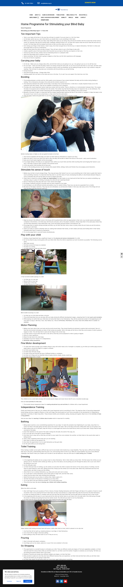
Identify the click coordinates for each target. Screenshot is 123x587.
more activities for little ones (33, 401)
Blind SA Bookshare (48, 15)
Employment (33, 17)
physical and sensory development (65, 238)
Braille (71, 17)
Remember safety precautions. (32, 340)
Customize (9, 581)
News (76, 17)
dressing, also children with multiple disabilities (54, 482)
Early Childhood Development (50, 17)
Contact (83, 17)
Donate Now (90, 2)
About (37, 15)
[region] (18, 576)
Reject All (18, 581)
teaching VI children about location (43, 418)
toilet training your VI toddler (84, 453)
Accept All (27, 581)
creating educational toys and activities (57, 404)
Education (82, 15)
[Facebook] (57, 581)
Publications (60, 15)
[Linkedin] (61, 581)
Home (31, 15)
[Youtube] (65, 581)
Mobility (63, 17)
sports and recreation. (96, 317)
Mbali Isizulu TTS (72, 15)
